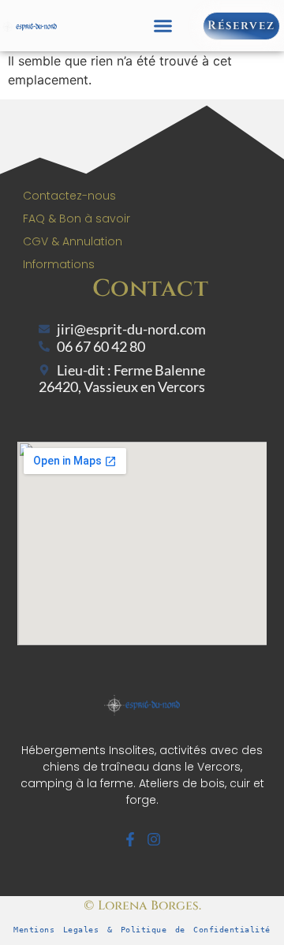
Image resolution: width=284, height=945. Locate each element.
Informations (59, 264)
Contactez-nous (69, 196)
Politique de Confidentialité (196, 929)
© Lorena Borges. (142, 905)
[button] (163, 26)
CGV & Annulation (72, 241)
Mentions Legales (56, 929)
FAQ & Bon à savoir (76, 218)
